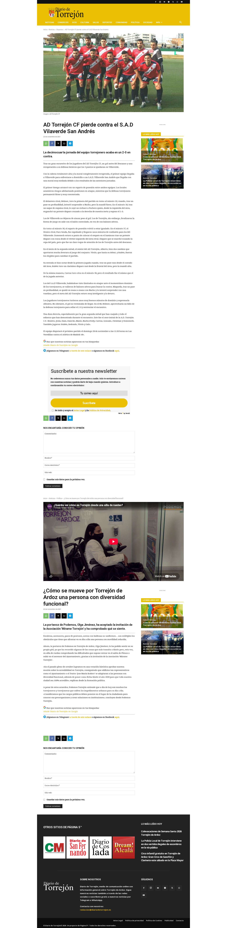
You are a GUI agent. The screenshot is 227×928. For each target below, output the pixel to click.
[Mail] (164, 2)
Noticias (49, 22)
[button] (180, 22)
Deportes (107, 22)
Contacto (180, 920)
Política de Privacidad (99, 410)
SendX (128, 413)
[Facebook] (156, 2)
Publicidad (169, 920)
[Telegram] (169, 2)
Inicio (45, 29)
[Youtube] (182, 2)
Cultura (84, 22)
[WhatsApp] (177, 2)
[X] (173, 2)
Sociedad (147, 22)
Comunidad (121, 22)
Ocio (74, 22)
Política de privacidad (134, 920)
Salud (96, 22)
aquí (117, 351)
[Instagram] (160, 2)
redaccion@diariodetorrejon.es (95, 909)
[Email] (64, 143)
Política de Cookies (154, 920)
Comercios (63, 22)
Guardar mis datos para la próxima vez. (66, 479)
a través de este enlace (80, 351)
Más (158, 22)
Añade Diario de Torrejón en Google (60, 345)
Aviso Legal (79, 410)
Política (135, 22)
